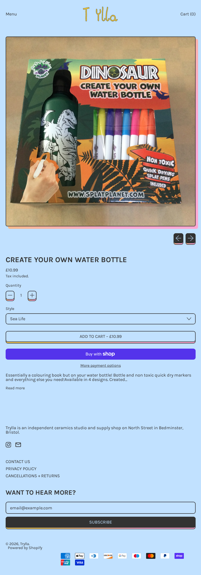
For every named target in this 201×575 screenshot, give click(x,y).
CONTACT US (18, 461)
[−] (10, 295)
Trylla (24, 543)
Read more (15, 388)
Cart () (188, 15)
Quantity (13, 285)
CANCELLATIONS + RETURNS (33, 475)
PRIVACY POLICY (21, 468)
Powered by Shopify (25, 547)
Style (10, 309)
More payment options (100, 365)
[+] (32, 295)
